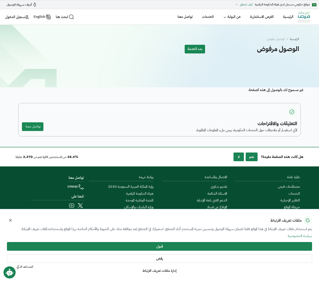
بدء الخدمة (194, 48)
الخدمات (208, 16)
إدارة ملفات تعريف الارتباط (160, 270)
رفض (159, 258)
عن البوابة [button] (234, 16)
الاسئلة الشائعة (217, 193)
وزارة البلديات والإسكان (138, 207)
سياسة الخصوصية (300, 236)
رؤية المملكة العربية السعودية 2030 (130, 186)
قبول (159, 246)
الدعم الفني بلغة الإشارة (212, 200)
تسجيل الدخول (15, 17)
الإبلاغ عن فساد (217, 207)
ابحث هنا (62, 17)
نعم (251, 156)
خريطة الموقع (292, 207)
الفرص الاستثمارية (262, 16)
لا (239, 156)
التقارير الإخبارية (290, 200)
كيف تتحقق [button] (246, 4)
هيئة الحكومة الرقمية (139, 193)
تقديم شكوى (219, 186)
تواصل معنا (185, 16)
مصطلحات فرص (289, 186)
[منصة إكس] (80, 205)
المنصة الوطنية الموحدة (139, 200)
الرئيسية (288, 16)
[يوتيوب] (71, 205)
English (39, 16)
